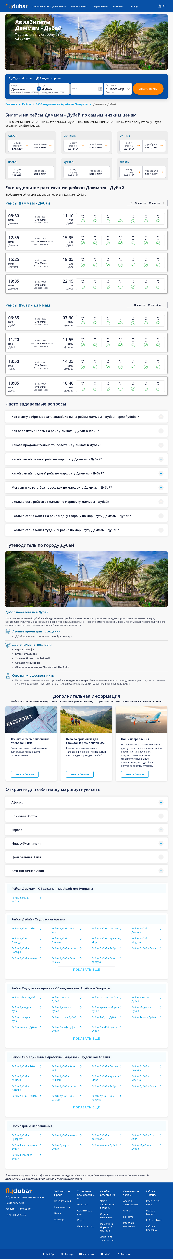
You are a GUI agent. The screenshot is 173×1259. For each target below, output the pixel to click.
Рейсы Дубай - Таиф (143, 948)
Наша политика (14, 1202)
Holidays (128, 1216)
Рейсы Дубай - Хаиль (24, 958)
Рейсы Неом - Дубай (64, 1017)
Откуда (14, 86)
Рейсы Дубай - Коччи (64, 1135)
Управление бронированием (86, 1195)
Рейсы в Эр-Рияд (153, 1202)
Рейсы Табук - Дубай (104, 1017)
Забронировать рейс (63, 1193)
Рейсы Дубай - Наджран (20, 1087)
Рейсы (26, 104)
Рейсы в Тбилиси (151, 1193)
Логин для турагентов (107, 1238)
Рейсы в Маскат (150, 1212)
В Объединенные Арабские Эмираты (62, 104)
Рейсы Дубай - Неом (64, 948)
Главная (11, 104)
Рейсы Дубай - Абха (23, 928)
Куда (44, 86)
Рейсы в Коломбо (151, 1228)
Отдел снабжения (106, 1215)
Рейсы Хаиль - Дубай (24, 1027)
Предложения (62, 1201)
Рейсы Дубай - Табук (104, 948)
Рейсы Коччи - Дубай (104, 1145)
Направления (100, 6)
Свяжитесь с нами (84, 1212)
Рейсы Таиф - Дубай (143, 1017)
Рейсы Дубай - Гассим (105, 928)
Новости (82, 1204)
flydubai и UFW (85, 1226)
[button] (86, 417)
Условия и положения (18, 1208)
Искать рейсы (148, 89)
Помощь (133, 6)
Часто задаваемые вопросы (107, 1204)
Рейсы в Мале (154, 1220)
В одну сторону (50, 78)
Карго (80, 1220)
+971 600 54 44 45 (15, 1215)
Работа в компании (129, 1224)
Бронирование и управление (49, 6)
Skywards (118, 6)
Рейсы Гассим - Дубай (105, 997)
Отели (127, 1210)
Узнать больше (24, 774)
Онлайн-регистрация (107, 1193)
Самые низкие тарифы (131, 1193)
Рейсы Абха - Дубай (23, 997)
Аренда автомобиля (130, 1202)
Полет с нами (78, 6)
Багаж (57, 1213)
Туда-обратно (22, 78)
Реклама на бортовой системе (106, 1227)
